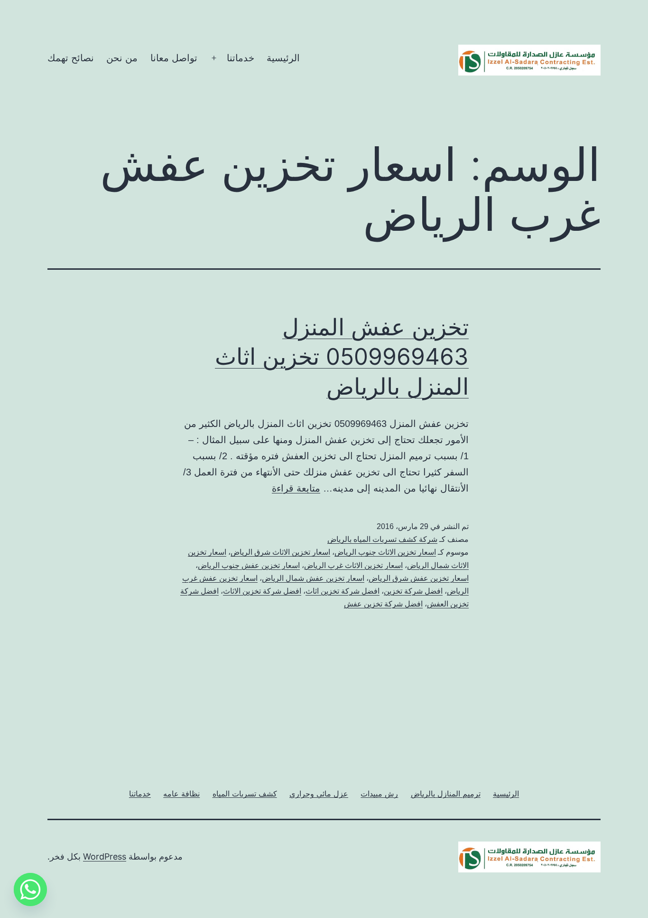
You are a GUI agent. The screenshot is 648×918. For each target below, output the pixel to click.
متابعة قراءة (296, 488)
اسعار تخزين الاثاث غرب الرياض (353, 565)
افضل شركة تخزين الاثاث (262, 591)
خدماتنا (240, 58)
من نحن (122, 58)
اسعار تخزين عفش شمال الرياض (313, 578)
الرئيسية (283, 58)
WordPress (104, 856)
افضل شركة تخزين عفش (383, 604)
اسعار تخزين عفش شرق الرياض (419, 578)
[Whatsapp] (30, 889)
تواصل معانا (173, 58)
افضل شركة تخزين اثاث (342, 591)
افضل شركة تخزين (413, 591)
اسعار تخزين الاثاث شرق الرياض (280, 552)
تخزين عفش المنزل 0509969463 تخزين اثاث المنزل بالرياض (342, 356)
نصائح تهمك (70, 58)
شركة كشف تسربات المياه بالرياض (382, 539)
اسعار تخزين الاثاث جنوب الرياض (385, 552)
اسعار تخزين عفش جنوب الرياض (249, 565)
